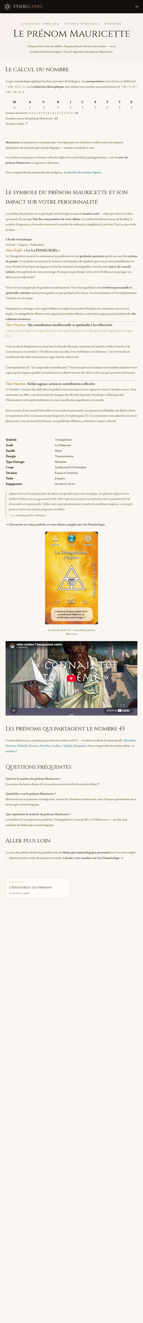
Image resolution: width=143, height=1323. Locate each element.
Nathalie (22, 746)
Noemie (34, 746)
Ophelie (67, 746)
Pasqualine (80, 746)
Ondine (56, 746)
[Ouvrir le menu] (137, 6)
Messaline (130, 740)
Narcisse (11, 746)
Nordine (45, 746)
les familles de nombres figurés (82, 172)
